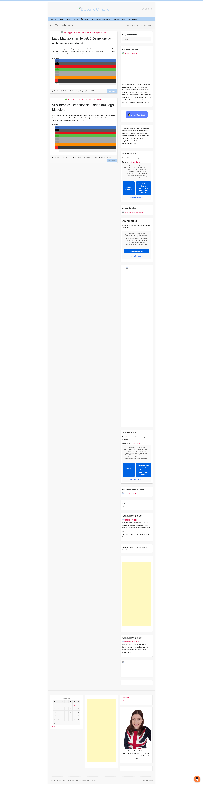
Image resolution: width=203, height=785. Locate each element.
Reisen (62, 19)
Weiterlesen (112, 91)
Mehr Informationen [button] (136, 197)
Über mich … (85, 19)
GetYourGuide (135, 162)
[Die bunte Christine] (136, 66)
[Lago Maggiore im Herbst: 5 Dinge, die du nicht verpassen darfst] (83, 32)
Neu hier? (54, 19)
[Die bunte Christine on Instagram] (148, 9)
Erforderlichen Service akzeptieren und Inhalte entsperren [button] (143, 188)
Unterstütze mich (119, 19)
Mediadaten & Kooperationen (101, 19)
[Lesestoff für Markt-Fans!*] (131, 494)
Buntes (76, 19)
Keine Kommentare (98, 91)
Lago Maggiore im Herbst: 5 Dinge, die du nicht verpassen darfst (81, 40)
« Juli (53, 726)
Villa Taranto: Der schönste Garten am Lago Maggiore (83, 107)
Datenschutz (127, 697)
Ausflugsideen (79, 157)
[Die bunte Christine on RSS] (151, 9)
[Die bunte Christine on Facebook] (139, 9)
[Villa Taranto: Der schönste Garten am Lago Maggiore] (83, 99)
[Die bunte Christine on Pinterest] (145, 9)
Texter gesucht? (132, 19)
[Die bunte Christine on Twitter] (142, 9)
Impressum (126, 701)
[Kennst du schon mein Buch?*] (133, 212)
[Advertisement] (136, 594)
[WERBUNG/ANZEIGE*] (130, 520)
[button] (57, 61)
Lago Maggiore (80, 91)
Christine (56, 91)
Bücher (69, 19)
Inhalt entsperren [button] (128, 188)
